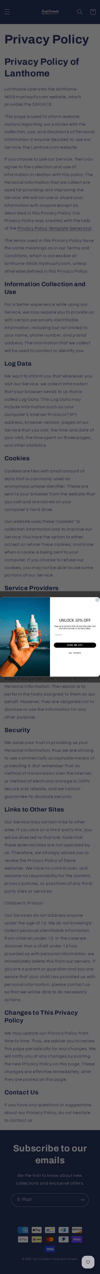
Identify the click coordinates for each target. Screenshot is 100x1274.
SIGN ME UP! (75, 645)
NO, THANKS (75, 653)
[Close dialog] (97, 599)
